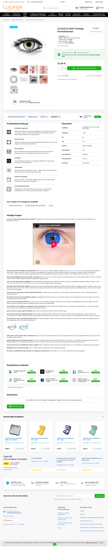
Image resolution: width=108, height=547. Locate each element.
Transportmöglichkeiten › (83, 52)
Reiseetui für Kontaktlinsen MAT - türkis (19, 380)
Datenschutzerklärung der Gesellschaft (91, 524)
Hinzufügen (32, 372)
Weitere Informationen (92, 542)
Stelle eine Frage (16, 406)
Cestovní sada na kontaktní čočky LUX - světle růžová (84, 380)
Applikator (91, 274)
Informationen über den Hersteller (67, 79)
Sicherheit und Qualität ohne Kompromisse (92, 530)
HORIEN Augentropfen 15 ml (83, 371)
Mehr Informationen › (63, 45)
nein (101, 542)
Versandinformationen (37, 2)
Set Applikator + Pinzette (50, 371)
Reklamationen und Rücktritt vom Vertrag (92, 527)
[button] (45, 45)
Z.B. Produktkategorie (52, 8)
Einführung (6, 19)
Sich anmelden (99, 2)
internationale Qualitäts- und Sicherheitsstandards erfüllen (23, 283)
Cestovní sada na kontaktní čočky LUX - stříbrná (13, 439)
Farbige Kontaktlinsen (17, 19)
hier (60, 350)
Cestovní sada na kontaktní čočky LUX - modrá (52, 380)
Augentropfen (11, 274)
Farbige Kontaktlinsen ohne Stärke (35, 205)
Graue (51, 205)
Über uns (82, 514)
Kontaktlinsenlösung (74, 270)
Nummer (60, 68)
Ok (54, 544)
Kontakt (82, 511)
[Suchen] (44, 8)
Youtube (21, 524)
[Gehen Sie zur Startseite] (13, 8)
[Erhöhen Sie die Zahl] (63, 67)
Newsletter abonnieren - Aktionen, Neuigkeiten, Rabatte (67, 499)
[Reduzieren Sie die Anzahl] (63, 69)
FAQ (28, 2)
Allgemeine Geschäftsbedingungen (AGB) (92, 517)
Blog (59, 527)
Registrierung (88, 2)
